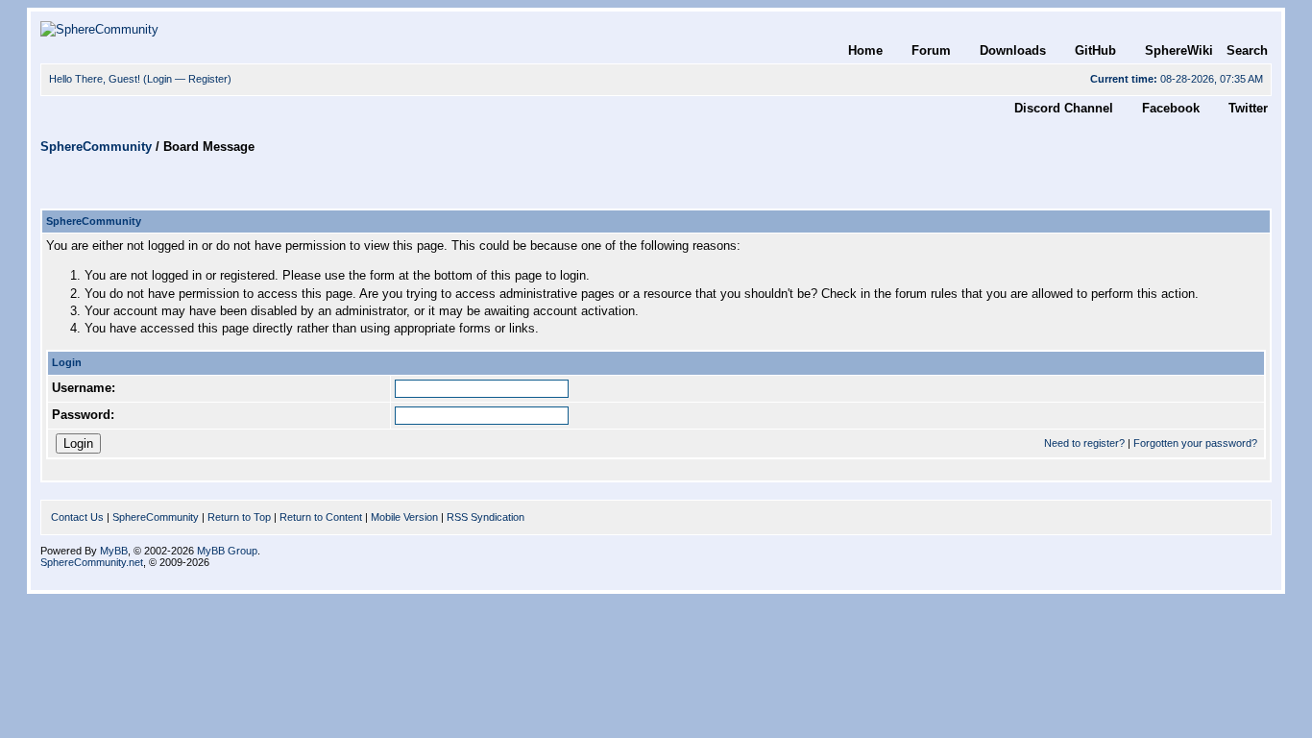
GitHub (1095, 50)
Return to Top (239, 517)
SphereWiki (1179, 50)
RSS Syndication (485, 517)
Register (208, 79)
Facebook (1171, 108)
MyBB (114, 550)
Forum (931, 50)
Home (865, 50)
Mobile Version (404, 517)
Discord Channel (1063, 108)
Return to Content (320, 517)
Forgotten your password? (1195, 443)
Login (159, 79)
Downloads (1013, 50)
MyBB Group (227, 550)
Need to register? (1084, 443)
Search (1247, 50)
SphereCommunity (96, 146)
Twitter (1248, 108)
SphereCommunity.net (91, 562)
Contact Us (77, 517)
